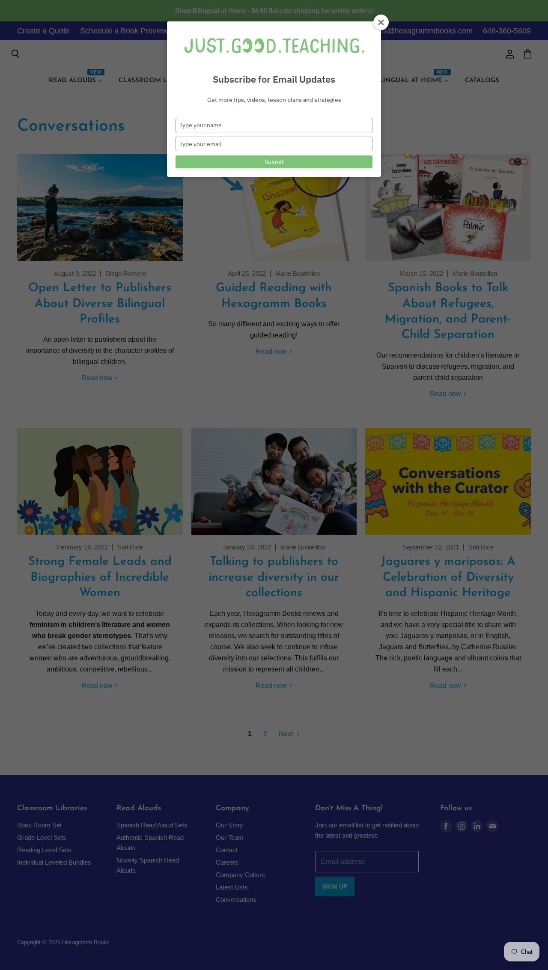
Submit (274, 162)
